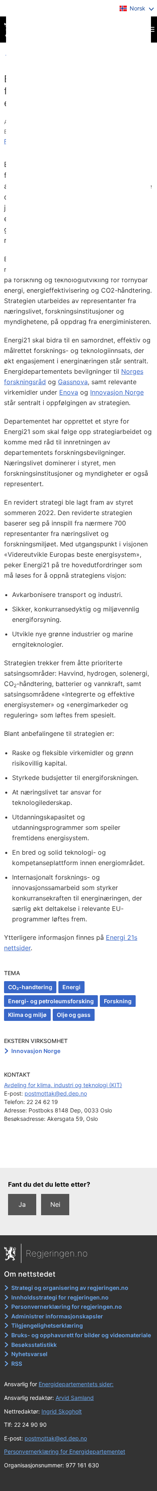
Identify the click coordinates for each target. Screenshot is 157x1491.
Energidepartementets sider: (76, 1384)
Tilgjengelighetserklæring (47, 1325)
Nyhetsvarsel (29, 1353)
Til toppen (78, 1156)
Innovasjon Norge (117, 392)
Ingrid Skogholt (61, 1411)
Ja (22, 1204)
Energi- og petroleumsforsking (51, 1001)
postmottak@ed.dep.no (56, 1093)
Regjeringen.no (57, 1253)
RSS (16, 1363)
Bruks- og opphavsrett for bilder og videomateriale (81, 1335)
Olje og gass (74, 1014)
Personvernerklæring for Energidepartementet (64, 1451)
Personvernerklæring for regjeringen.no (66, 1306)
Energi (71, 987)
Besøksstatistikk (34, 1344)
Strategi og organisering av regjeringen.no (69, 1287)
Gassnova (73, 382)
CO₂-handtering (30, 987)
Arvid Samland (75, 1397)
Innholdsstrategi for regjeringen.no (60, 1297)
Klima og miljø (27, 1014)
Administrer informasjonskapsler (57, 1316)
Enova (68, 392)
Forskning (118, 1001)
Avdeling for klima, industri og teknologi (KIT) (63, 1085)
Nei (55, 1204)
